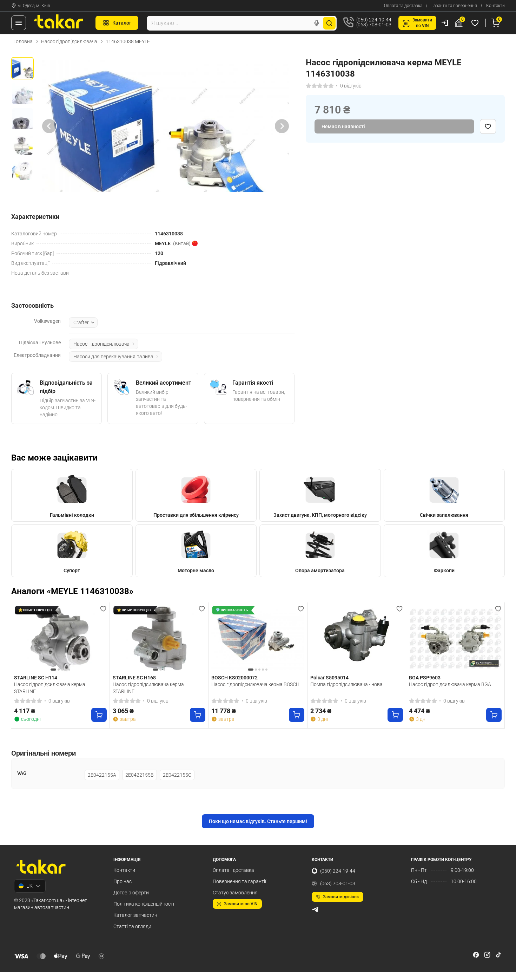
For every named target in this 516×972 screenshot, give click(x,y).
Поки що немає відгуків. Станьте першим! (258, 821)
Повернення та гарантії (239, 881)
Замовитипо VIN (422, 23)
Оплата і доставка (233, 870)
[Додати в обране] (488, 126)
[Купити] (99, 715)
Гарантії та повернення (454, 5)
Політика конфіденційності (143, 904)
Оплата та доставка (403, 5)
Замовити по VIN (241, 903)
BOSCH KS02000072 (234, 677)
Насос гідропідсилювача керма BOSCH (255, 684)
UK (29, 886)
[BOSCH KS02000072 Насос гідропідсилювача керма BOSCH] (257, 638)
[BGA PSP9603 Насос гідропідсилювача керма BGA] (455, 638)
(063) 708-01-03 (337, 883)
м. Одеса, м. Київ (34, 5)
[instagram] (487, 954)
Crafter (81, 322)
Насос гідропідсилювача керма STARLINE (49, 687)
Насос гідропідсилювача (69, 41)
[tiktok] (498, 954)
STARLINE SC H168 (134, 677)
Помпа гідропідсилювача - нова (346, 684)
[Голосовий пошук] (316, 23)
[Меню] (18, 22)
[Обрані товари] (476, 23)
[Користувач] (445, 23)
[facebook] (475, 954)
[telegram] (315, 909)
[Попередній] (49, 126)
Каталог (121, 23)
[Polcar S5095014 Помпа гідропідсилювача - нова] (356, 638)
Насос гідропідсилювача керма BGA (450, 684)
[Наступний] (282, 126)
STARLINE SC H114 (35, 677)
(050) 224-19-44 (337, 871)
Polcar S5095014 (329, 677)
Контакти (495, 5)
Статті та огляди (132, 926)
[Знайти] (329, 23)
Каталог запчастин (135, 915)
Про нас (122, 881)
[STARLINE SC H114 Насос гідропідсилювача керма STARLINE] (60, 638)
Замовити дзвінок (341, 896)
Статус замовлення (235, 892)
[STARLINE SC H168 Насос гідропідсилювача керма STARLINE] (159, 638)
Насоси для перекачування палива (113, 356)
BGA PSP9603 (425, 677)
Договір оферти (131, 892)
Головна (23, 41)
